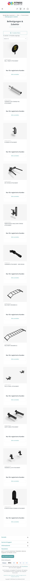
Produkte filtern (16, 33)
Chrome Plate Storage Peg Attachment (12, 102)
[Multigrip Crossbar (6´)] (15, 334)
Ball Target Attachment (11, 61)
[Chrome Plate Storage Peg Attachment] (15, 90)
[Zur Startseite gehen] (15, 4)
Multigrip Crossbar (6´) (11, 345)
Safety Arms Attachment (11, 427)
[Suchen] (17, 8)
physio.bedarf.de (11, 575)
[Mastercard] (17, 563)
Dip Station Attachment (11, 183)
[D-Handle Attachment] (15, 131)
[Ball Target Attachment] (15, 50)
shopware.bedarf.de (15, 576)
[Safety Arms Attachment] (15, 416)
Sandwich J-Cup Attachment (12, 467)
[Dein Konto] (24, 8)
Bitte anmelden (15, 74)
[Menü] (2, 8)
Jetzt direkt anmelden (7, 556)
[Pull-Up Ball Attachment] (15, 375)
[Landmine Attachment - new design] (15, 253)
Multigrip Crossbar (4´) (11, 305)
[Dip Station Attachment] (15, 172)
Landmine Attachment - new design (14, 264)
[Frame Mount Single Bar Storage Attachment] (15, 212)
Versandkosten (25, 566)
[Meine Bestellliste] (20, 8)
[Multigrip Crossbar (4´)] (15, 294)
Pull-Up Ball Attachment (12, 386)
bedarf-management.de (21, 575)
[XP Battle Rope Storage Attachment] (15, 497)
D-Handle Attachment (11, 142)
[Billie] (9, 562)
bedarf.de (6, 575)
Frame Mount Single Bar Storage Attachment (14, 224)
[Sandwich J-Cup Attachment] (15, 456)
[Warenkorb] (27, 8)
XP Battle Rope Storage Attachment (15, 508)
